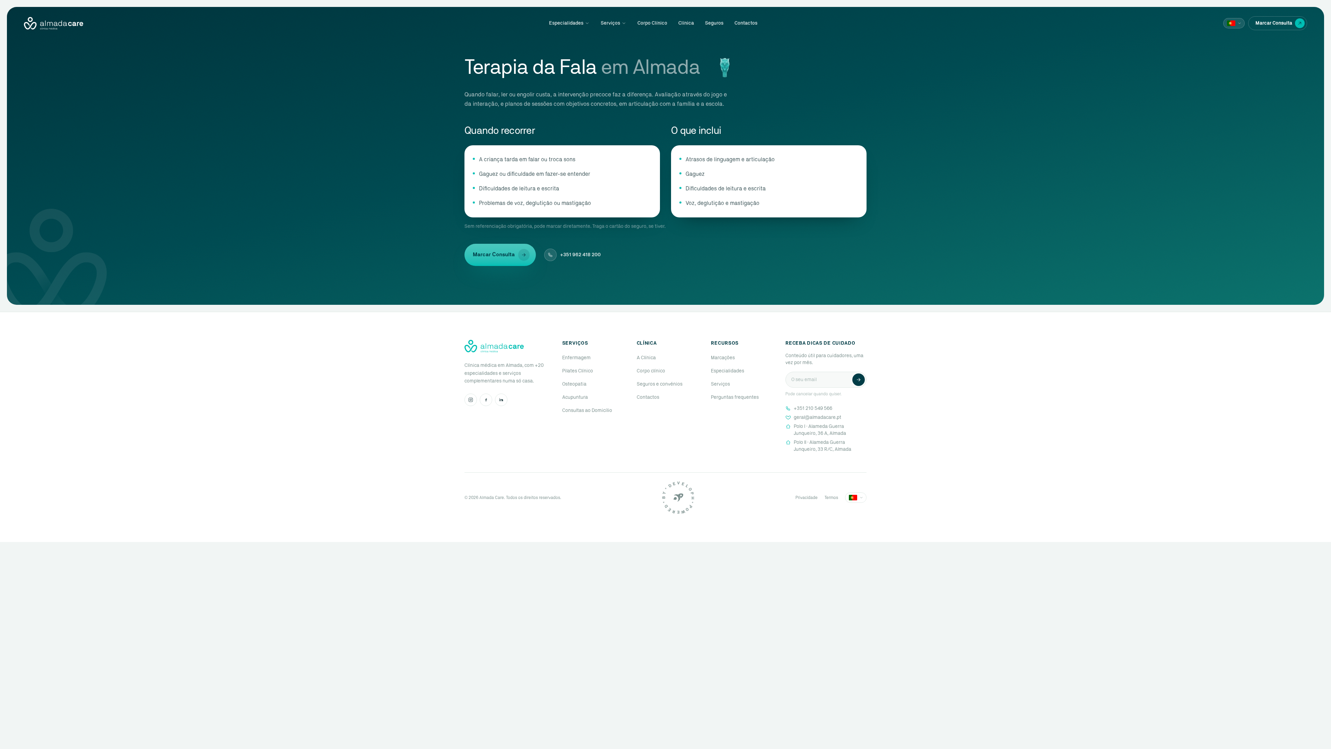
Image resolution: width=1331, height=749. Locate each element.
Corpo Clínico (652, 23)
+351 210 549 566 (813, 408)
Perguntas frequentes (735, 397)
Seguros (714, 23)
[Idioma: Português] (1234, 23)
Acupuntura (575, 397)
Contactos (745, 23)
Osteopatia (574, 384)
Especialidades (566, 23)
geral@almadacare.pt (817, 417)
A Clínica (646, 357)
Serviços (610, 23)
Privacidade (806, 498)
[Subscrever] (858, 379)
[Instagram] (470, 400)
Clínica (686, 23)
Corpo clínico (651, 371)
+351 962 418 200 (580, 254)
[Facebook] (486, 400)
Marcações (723, 357)
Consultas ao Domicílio (587, 410)
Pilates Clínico (577, 371)
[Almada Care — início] (53, 23)
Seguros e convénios (659, 384)
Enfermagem (576, 357)
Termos (831, 498)
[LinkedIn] (501, 400)
